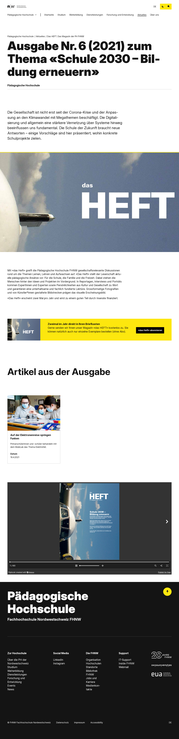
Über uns (154, 15)
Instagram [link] (59, 663)
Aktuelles (141, 15)
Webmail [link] (124, 667)
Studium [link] (12, 667)
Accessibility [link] (96, 722)
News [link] (10, 689)
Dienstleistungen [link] (17, 674)
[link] (16, 6)
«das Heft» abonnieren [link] (150, 330)
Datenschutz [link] (62, 722)
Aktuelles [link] (40, 36)
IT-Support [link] (125, 659)
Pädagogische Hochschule (20, 15)
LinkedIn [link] (58, 659)
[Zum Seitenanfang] (167, 592)
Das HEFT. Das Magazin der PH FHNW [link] (65, 36)
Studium (62, 15)
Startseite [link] (49, 15)
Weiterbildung (76, 15)
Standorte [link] (92, 667)
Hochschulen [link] (93, 663)
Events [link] (11, 685)
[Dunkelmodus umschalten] (163, 6)
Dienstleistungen (95, 15)
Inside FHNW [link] (126, 663)
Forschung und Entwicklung (120, 15)
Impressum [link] (79, 722)
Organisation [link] (93, 659)
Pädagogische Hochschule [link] (20, 36)
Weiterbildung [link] (15, 670)
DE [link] (155, 6)
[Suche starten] (169, 6)
